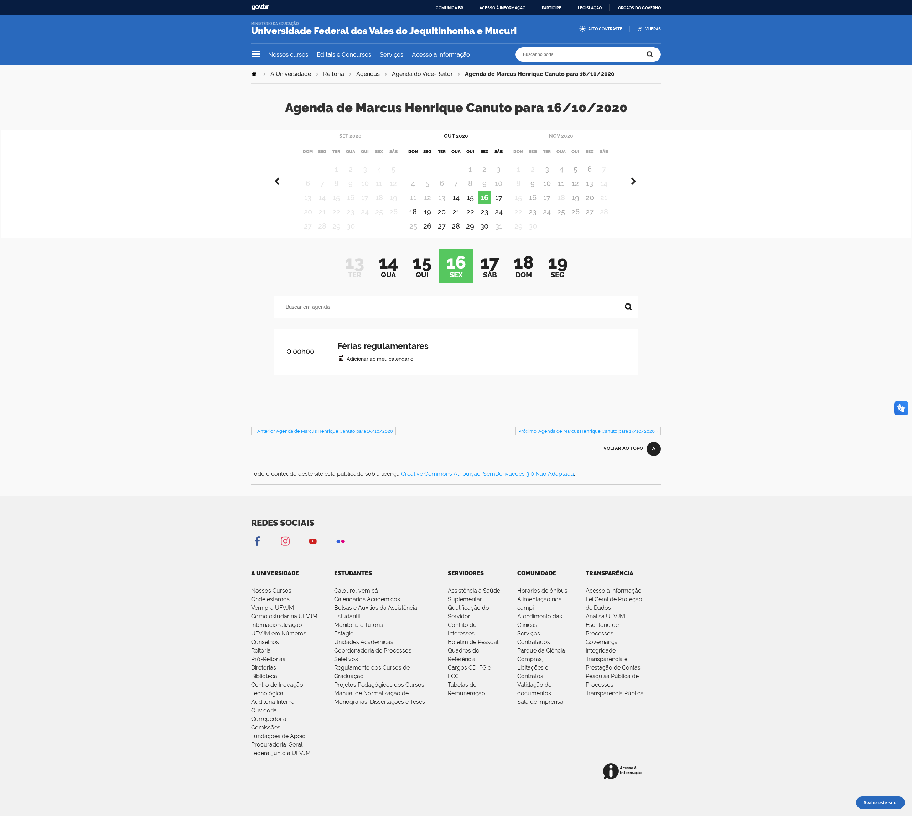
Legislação (590, 7)
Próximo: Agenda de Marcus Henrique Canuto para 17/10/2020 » (588, 431)
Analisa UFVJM (605, 616)
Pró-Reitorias (268, 659)
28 (456, 226)
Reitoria (333, 74)
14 (456, 197)
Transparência (609, 573)
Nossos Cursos (271, 590)
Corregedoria (268, 719)
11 (561, 183)
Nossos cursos (288, 54)
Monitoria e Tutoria (358, 625)
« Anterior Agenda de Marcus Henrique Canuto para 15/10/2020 (323, 431)
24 (499, 212)
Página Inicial (254, 74)
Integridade (601, 650)
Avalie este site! (880, 802)
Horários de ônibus (542, 590)
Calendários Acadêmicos (367, 599)
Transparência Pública (615, 693)
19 (427, 212)
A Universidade (290, 74)
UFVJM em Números (278, 633)
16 (484, 197)
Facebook (257, 541)
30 (484, 226)
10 (547, 183)
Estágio (344, 633)
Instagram (285, 541)
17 (498, 197)
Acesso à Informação (441, 54)
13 (589, 183)
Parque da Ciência (541, 650)
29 (470, 226)
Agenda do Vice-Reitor (422, 74)
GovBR (260, 7)
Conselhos (265, 642)
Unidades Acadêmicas (363, 642)
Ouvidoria (264, 710)
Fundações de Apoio (278, 736)
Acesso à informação (502, 7)
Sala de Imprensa (540, 701)
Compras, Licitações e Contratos (532, 668)
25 (561, 212)
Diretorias (263, 667)
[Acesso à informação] (624, 771)
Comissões (265, 727)
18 (413, 212)
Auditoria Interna (273, 701)
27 (442, 226)
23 (484, 212)
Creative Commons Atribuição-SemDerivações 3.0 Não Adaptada (487, 474)
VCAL (341, 358)
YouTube (313, 541)
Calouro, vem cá (356, 590)
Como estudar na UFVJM (284, 616)
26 (427, 226)
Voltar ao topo (623, 448)
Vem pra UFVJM (272, 607)
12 (575, 183)
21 (456, 212)
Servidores (466, 573)
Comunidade (536, 573)
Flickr (341, 541)
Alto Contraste (605, 29)
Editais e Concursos (344, 54)
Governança (602, 642)
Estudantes (353, 573)
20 (441, 212)
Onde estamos (270, 599)
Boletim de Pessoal (473, 642)
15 (470, 197)
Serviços (391, 54)
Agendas (368, 74)
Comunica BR (449, 7)
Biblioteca (264, 676)
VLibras (653, 29)
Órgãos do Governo (639, 7)
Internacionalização (276, 625)
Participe (551, 7)
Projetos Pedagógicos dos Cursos (379, 684)
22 (470, 212)
